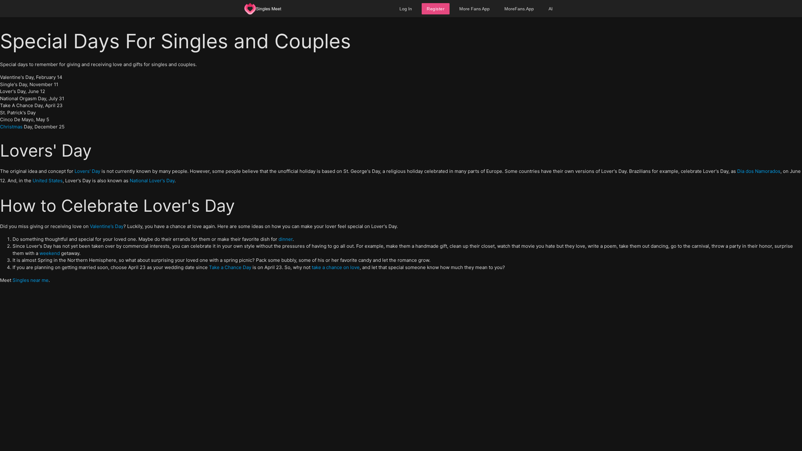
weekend (49, 253)
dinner (286, 239)
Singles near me (31, 280)
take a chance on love (336, 267)
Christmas (11, 127)
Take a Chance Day (230, 267)
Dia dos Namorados (758, 171)
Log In (405, 8)
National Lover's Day (152, 181)
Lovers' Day (87, 171)
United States (48, 181)
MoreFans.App (519, 8)
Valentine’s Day (106, 226)
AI (551, 8)
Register (436, 8)
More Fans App (474, 8)
